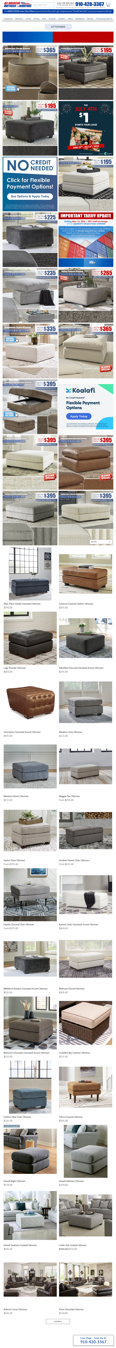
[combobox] (101, 542)
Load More (58, 1321)
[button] (108, 4)
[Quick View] (30, 574)
